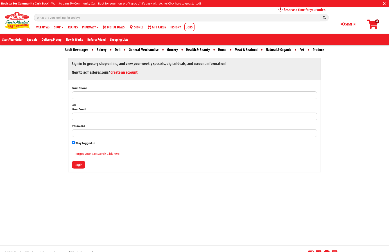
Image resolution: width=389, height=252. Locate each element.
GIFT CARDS (158, 27)
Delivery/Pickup (51, 39)
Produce (318, 49)
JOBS (189, 27)
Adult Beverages (76, 49)
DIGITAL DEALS (115, 27)
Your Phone (79, 88)
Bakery (101, 49)
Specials (32, 39)
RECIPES (73, 27)
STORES (138, 27)
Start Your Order (12, 39)
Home (222, 49)
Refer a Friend (96, 39)
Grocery (172, 49)
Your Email (79, 109)
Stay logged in (85, 143)
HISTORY (175, 27)
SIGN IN (350, 24)
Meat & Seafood (246, 49)
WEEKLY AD (43, 27)
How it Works (74, 39)
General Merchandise (144, 49)
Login (78, 165)
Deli (117, 49)
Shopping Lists (119, 39)
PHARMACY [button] (89, 27)
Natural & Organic (278, 49)
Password (78, 126)
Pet (301, 49)
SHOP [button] (57, 27)
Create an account (124, 72)
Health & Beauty (198, 49)
